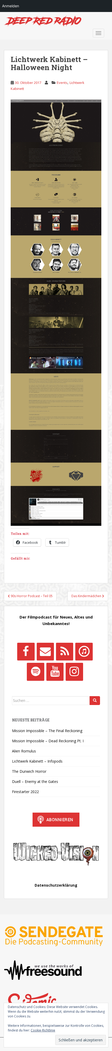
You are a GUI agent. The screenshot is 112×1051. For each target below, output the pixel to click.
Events (62, 82)
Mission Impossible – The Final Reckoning (47, 730)
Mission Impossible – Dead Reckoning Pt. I (48, 740)
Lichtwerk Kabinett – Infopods (37, 761)
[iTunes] (83, 651)
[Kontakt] (45, 651)
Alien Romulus (24, 751)
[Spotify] (35, 672)
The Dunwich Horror (29, 771)
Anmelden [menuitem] (10, 6)
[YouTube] (55, 672)
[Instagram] (74, 672)
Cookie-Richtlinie (43, 1030)
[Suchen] (95, 700)
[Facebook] (25, 651)
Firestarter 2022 (25, 791)
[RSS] (64, 651)
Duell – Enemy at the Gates (35, 781)
